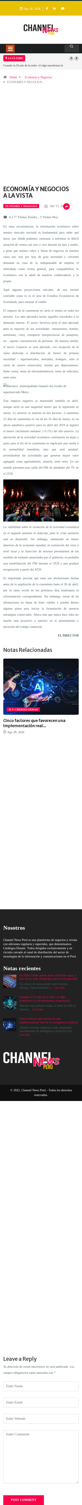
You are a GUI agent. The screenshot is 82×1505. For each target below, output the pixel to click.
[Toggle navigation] (10, 48)
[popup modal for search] (72, 48)
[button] (71, 58)
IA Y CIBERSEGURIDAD (23, 709)
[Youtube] (63, 8)
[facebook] (47, 8)
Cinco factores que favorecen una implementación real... (34, 723)
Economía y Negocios (38, 77)
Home (13, 77)
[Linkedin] (54, 8)
